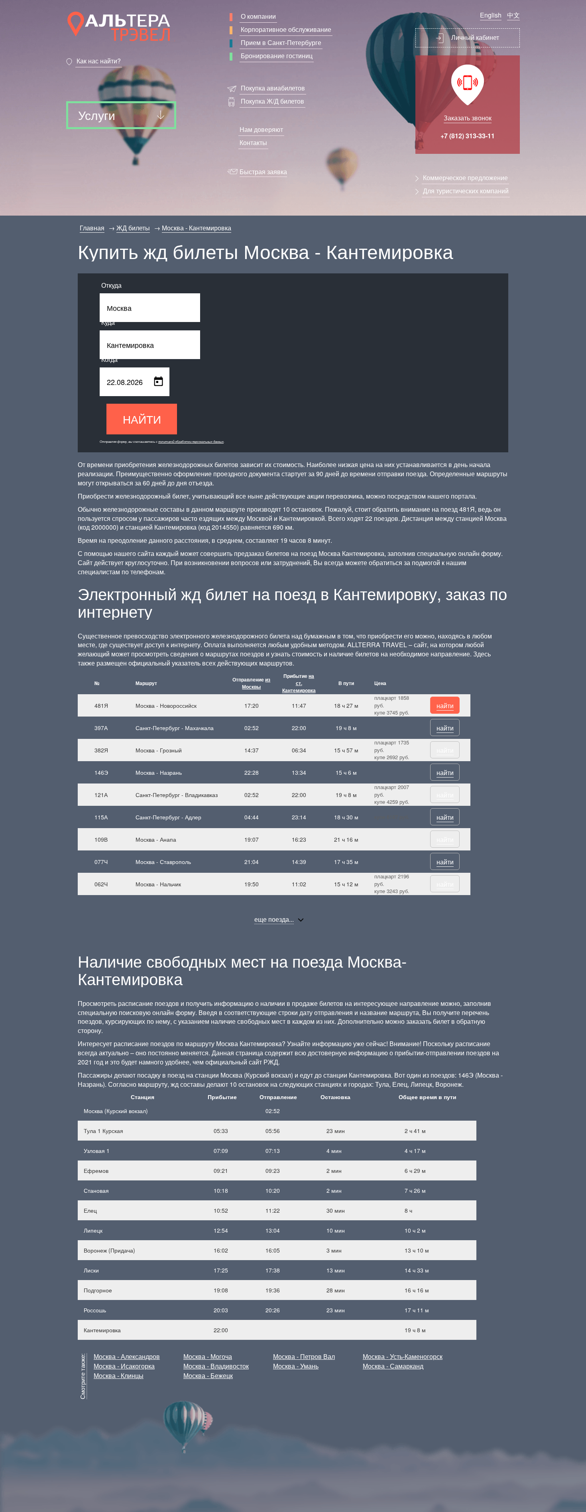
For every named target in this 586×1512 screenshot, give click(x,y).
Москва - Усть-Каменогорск (402, 1356)
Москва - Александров (127, 1356)
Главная (92, 227)
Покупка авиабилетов (273, 87)
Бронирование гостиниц (277, 55)
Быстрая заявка (263, 171)
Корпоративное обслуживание (286, 29)
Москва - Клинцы (119, 1375)
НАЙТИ (142, 419)
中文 (513, 15)
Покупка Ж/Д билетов (272, 101)
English (490, 15)
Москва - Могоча (207, 1356)
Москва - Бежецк (208, 1375)
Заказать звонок (468, 117)
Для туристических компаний (466, 190)
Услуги (96, 115)
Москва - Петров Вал (304, 1356)
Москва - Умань (296, 1366)
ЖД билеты (133, 227)
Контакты (253, 142)
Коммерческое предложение (465, 177)
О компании (258, 16)
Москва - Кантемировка (196, 227)
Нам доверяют (261, 129)
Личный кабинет (474, 37)
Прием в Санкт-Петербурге (281, 42)
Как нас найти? (99, 60)
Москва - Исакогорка (124, 1366)
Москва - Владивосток (216, 1366)
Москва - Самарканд (393, 1366)
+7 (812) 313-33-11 (467, 135)
